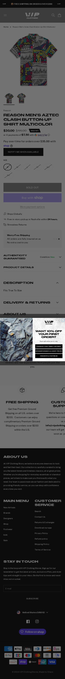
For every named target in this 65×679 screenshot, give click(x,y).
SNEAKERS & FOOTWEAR (49, 356)
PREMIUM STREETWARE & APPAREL (48, 346)
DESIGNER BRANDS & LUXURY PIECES (48, 351)
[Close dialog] (62, 320)
